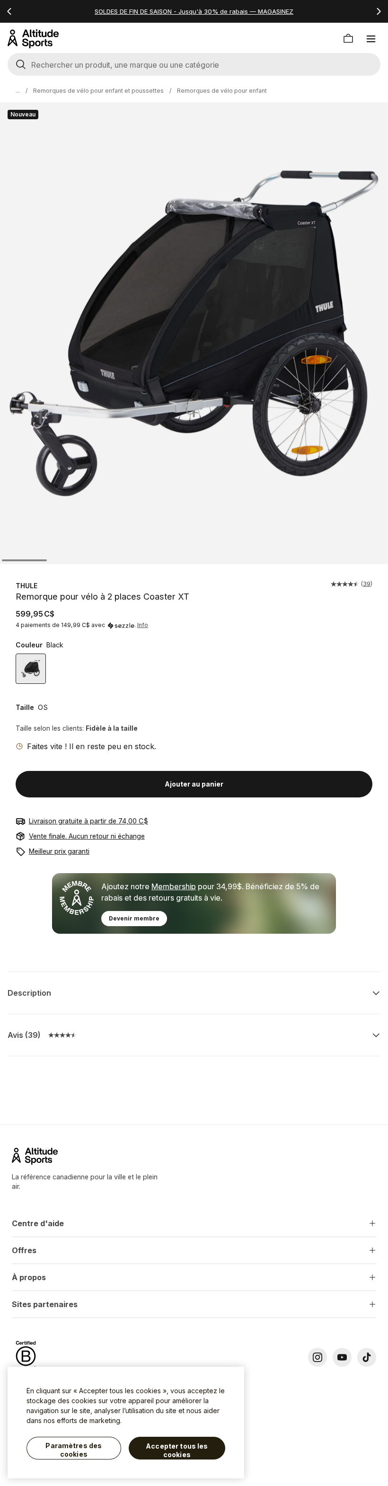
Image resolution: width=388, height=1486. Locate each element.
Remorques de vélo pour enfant (222, 90)
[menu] (371, 38)
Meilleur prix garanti (59, 851)
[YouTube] (342, 1357)
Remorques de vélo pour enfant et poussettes (98, 90)
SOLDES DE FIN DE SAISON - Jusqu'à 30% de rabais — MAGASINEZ (194, 11)
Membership (173, 886)
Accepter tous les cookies (177, 1450)
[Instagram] (317, 1357)
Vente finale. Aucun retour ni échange (87, 836)
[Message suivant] (378, 11)
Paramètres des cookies (73, 1450)
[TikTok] (366, 1357)
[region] (126, 1422)
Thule (26, 586)
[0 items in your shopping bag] (348, 38)
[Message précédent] (9, 11)
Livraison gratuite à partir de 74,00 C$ (88, 821)
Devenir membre (134, 918)
